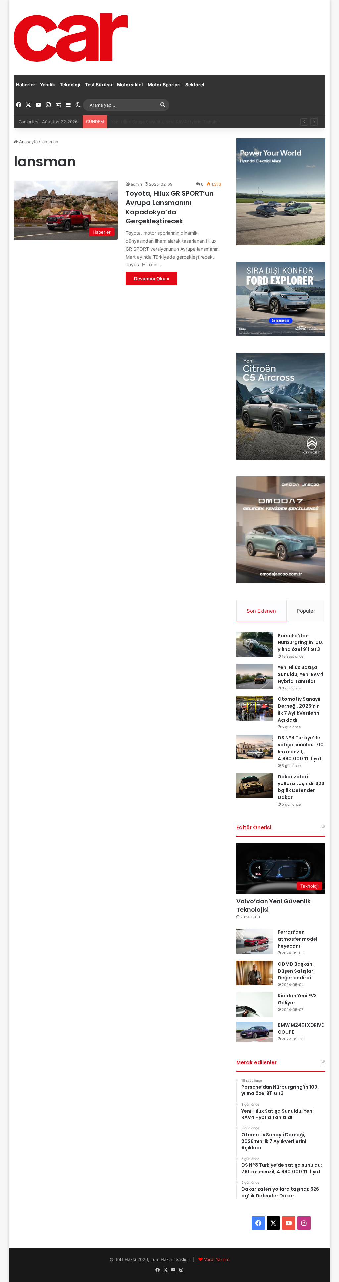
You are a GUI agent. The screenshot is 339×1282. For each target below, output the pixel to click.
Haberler (25, 84)
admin (136, 184)
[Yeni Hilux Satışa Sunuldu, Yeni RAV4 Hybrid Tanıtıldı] (254, 676)
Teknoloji (70, 84)
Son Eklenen (261, 611)
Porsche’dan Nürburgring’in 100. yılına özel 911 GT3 (300, 642)
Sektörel (194, 84)
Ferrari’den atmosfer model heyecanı (297, 939)
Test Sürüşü (98, 84)
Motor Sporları (164, 84)
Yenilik (47, 84)
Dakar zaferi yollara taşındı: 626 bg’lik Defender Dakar (301, 787)
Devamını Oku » (151, 278)
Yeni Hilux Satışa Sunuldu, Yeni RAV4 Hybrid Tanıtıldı (300, 674)
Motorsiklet (130, 84)
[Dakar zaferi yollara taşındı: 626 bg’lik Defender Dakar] (254, 785)
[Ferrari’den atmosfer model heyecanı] (254, 941)
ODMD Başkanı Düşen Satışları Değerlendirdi (296, 971)
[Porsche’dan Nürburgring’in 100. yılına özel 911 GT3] (254, 644)
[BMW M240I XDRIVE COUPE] (254, 1032)
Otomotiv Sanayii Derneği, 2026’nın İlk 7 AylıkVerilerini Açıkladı (174, 121)
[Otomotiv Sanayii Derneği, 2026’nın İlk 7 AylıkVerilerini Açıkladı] (254, 708)
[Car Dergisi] (71, 37)
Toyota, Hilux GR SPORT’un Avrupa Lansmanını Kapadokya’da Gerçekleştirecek (170, 207)
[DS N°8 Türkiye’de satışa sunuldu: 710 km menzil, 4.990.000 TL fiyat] (254, 747)
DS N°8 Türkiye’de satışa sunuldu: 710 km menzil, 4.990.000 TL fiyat (301, 748)
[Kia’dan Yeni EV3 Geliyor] (254, 1004)
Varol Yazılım (216, 1259)
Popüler (306, 611)
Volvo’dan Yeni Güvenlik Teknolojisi (273, 905)
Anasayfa (28, 141)
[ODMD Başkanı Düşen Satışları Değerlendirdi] (254, 973)
